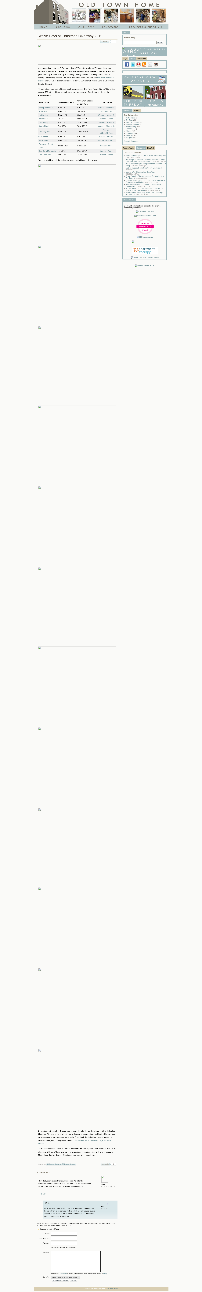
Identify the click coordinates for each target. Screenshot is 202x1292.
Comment (45, 1253)
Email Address (43, 1238)
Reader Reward (69, 1164)
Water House (132, 118)
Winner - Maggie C (106, 126)
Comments (104, 41)
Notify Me (45, 1277)
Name (47, 1234)
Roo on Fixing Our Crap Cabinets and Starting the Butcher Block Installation (144, 189)
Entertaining (132, 133)
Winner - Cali (106, 111)
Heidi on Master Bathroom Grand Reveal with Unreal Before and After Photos (145, 181)
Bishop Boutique (45, 108)
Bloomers (42, 111)
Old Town (131, 120)
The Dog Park (44, 131)
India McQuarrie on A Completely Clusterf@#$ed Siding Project (144, 185)
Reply (43, 1194)
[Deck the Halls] (159, 16)
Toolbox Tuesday (134, 122)
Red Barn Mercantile (47, 151)
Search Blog (129, 37)
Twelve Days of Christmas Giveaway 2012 (69, 36)
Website (46, 1243)
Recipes (130, 138)
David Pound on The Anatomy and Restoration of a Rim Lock (145, 177)
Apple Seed (43, 140)
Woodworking (133, 127)
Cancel (73, 1280)
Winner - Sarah (106, 155)
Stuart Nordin (44, 126)
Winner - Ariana (106, 119)
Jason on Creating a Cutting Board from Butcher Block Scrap (146, 165)
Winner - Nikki (106, 146)
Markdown (63, 1273)
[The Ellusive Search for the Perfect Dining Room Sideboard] (127, 16)
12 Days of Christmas (54, 1164)
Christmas (131, 129)
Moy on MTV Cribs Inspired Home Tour (141, 173)
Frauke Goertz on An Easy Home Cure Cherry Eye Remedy (144, 194)
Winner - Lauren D (106, 140)
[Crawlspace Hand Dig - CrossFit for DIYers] (95, 16)
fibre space (43, 137)
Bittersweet (43, 119)
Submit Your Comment (60, 1280)
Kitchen (130, 131)
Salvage (130, 135)
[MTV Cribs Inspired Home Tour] (79, 16)
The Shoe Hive (44, 155)
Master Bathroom (134, 124)
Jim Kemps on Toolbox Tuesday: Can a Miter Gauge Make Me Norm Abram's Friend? (146, 161)
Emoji (105, 1273)
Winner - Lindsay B (106, 115)
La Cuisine (43, 115)
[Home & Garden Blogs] (144, 265)
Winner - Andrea (106, 137)
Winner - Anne (106, 151)
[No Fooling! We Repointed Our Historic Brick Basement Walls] (143, 16)
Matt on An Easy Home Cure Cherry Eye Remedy (144, 169)
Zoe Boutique (44, 122)
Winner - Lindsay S (106, 108)
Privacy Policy (112, 1289)
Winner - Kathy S (106, 122)
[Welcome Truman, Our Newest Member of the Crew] (111, 16)
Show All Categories (131, 141)
